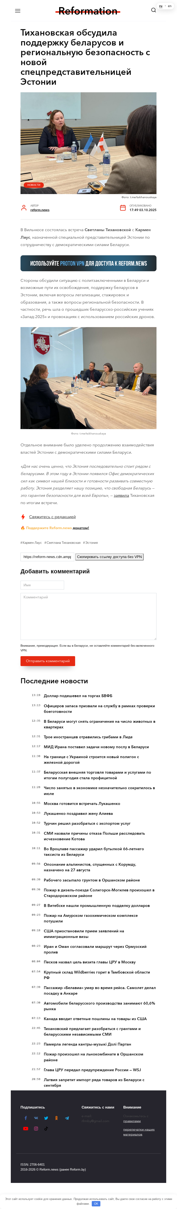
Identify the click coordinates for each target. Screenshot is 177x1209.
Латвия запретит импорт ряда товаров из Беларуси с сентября (94, 1083)
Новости (33, 185)
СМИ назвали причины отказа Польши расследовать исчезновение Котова (94, 836)
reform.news (39, 210)
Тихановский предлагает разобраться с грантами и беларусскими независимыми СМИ (92, 1032)
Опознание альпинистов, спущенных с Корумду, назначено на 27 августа (90, 867)
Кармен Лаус (32, 542)
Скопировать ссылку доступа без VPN (109, 557)
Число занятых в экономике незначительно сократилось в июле (99, 791)
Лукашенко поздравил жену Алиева (78, 813)
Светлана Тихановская (64, 542)
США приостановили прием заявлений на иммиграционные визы (84, 934)
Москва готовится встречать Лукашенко (82, 803)
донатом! (81, 528)
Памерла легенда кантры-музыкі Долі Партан (87, 1044)
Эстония (91, 542)
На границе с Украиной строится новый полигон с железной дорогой (91, 760)
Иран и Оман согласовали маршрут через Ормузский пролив (95, 949)
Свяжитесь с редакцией (52, 516)
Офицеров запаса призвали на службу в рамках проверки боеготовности (99, 709)
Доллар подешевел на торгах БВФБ (78, 696)
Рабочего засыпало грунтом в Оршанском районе (92, 880)
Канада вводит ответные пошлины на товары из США (95, 1019)
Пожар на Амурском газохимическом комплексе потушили (91, 918)
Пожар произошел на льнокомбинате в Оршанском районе (93, 1057)
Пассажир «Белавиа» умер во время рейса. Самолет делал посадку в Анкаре (100, 991)
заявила (121, 495)
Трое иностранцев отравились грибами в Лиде (88, 737)
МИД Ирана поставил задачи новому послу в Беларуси (96, 747)
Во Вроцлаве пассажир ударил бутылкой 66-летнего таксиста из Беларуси (94, 852)
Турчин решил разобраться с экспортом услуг (87, 823)
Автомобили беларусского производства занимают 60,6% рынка (99, 1006)
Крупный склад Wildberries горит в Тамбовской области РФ (97, 975)
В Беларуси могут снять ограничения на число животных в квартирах (99, 724)
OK (96, 1203)
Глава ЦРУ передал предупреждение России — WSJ (92, 1070)
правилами (132, 1121)
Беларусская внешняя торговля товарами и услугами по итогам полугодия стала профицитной (97, 775)
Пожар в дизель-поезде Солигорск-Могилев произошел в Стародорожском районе (99, 893)
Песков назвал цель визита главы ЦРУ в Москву (90, 962)
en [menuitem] (170, 6)
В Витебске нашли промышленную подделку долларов (97, 905)
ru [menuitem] (160, 6)
